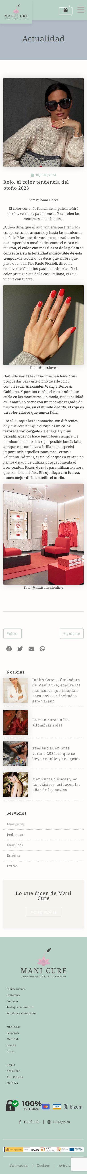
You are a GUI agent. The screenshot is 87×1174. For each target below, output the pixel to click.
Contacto (12, 1001)
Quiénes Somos (16, 989)
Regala (11, 1064)
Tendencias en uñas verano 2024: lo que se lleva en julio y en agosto (56, 753)
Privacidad (19, 1165)
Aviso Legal (68, 1165)
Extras (12, 866)
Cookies (43, 1165)
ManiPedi (15, 845)
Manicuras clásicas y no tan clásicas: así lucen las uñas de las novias (56, 784)
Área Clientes (15, 1077)
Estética (13, 855)
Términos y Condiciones (22, 1013)
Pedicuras (15, 834)
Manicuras (16, 824)
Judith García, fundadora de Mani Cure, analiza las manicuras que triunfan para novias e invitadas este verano (56, 690)
